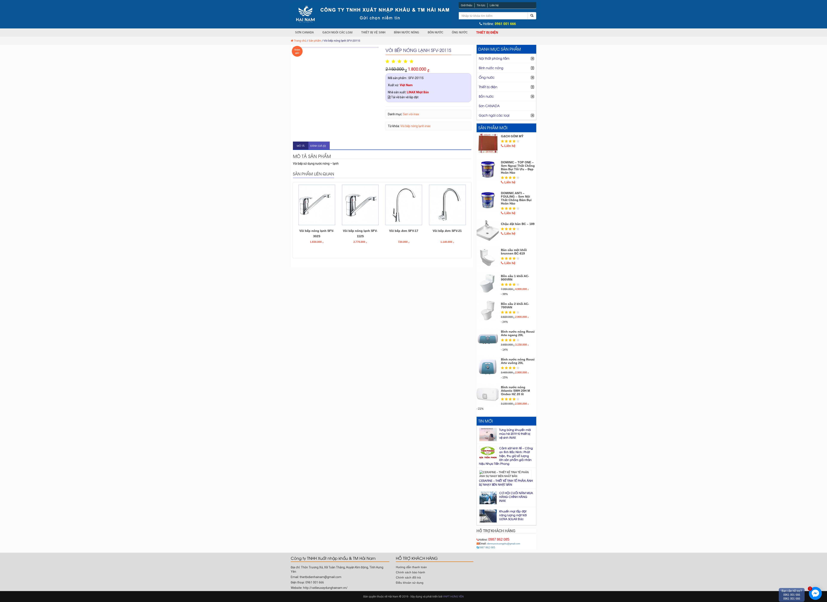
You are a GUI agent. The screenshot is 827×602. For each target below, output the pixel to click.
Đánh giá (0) (318, 145)
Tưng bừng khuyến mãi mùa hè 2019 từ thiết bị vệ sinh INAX (515, 433)
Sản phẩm (315, 40)
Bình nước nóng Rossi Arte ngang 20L (518, 333)
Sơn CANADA (304, 32)
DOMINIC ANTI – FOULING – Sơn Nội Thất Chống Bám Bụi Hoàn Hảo (516, 198)
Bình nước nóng (406, 32)
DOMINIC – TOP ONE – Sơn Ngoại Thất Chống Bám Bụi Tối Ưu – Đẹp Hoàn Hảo (518, 167)
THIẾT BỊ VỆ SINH (373, 32)
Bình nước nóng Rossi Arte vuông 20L (518, 361)
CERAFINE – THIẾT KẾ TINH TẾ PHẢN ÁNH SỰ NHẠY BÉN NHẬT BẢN (506, 482)
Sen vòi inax (411, 114)
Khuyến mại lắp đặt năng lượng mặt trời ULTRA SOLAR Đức (513, 515)
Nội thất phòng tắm (494, 58)
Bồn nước (435, 32)
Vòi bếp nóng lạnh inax (415, 126)
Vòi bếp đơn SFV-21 (447, 230)
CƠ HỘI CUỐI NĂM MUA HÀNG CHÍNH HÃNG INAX (516, 496)
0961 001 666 (505, 24)
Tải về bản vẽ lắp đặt (404, 97)
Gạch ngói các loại (337, 32)
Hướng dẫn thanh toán (411, 567)
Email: (499, 543)
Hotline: (494, 539)
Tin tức (481, 5)
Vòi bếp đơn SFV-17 (403, 230)
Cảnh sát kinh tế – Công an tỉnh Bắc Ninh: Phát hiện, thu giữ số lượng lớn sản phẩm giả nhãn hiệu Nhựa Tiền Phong (506, 455)
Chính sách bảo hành (410, 572)
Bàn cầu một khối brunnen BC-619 (514, 251)
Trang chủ (300, 40)
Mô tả (301, 145)
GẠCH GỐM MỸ (512, 136)
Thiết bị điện (487, 32)
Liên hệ (494, 5)
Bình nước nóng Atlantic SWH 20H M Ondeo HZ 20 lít (515, 390)
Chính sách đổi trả (408, 577)
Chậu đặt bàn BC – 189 (518, 224)
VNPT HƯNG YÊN (453, 596)
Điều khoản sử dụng (409, 582)
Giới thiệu (466, 5)
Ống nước (460, 32)
